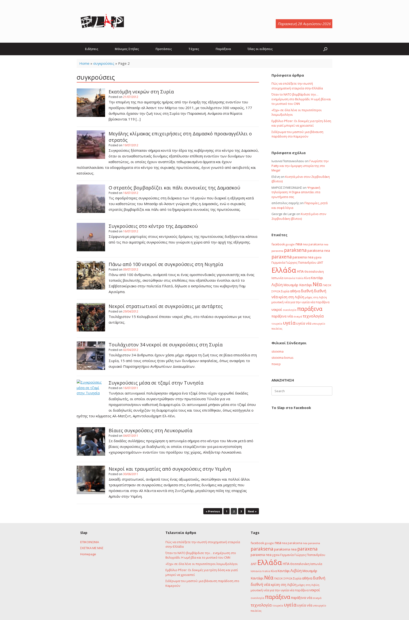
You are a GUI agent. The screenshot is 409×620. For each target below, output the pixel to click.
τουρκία (276, 323)
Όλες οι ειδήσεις (260, 49)
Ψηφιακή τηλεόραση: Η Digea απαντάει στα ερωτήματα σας (295, 192)
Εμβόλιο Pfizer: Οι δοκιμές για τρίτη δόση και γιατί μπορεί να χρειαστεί (301, 123)
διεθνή (307, 291)
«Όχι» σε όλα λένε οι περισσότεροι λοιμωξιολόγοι (201, 564)
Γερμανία (278, 262)
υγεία (289, 322)
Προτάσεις (164, 49)
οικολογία (289, 310)
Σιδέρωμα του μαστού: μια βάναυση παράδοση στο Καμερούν (297, 134)
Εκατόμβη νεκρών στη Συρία (141, 91)
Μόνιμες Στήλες (127, 49)
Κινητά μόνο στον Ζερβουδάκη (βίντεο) (298, 216)
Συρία (285, 291)
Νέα (317, 284)
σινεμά (297, 316)
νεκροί (276, 309)
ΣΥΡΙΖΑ (275, 291)
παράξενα (309, 308)
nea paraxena (311, 543)
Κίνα (307, 278)
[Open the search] (325, 49)
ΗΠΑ (300, 271)
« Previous (213, 511)
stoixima (277, 351)
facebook (278, 244)
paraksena (295, 250)
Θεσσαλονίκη (314, 271)
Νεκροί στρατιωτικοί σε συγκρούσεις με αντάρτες (166, 306)
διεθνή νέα (260, 584)
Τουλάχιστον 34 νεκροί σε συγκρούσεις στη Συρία (165, 344)
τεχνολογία (313, 316)
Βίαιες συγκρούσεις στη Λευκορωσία (150, 430)
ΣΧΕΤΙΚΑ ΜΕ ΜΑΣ (91, 548)
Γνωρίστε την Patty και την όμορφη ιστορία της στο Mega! (300, 165)
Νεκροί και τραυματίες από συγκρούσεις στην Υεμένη (170, 469)
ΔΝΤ (320, 262)
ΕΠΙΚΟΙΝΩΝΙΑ (89, 542)
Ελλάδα (283, 270)
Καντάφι (317, 278)
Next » (252, 511)
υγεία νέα (303, 323)
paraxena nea (303, 257)
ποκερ (276, 364)
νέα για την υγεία (297, 302)
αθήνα (295, 291)
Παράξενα (223, 49)
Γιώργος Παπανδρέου (301, 262)
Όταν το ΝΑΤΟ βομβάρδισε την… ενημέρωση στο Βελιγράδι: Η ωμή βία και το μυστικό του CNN (301, 99)
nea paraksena (313, 244)
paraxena (281, 257)
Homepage (88, 554)
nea (298, 244)
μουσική (277, 302)
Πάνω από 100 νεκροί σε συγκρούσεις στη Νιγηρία (166, 264)
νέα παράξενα (319, 302)
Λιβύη (277, 284)
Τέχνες (193, 49)
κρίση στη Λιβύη (291, 297)
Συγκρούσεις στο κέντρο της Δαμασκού (153, 226)
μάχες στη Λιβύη (316, 297)
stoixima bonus (282, 357)
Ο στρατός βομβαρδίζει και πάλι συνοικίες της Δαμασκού (174, 187)
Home (84, 63)
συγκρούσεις (103, 63)
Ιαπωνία (277, 278)
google (290, 244)
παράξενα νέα (282, 316)
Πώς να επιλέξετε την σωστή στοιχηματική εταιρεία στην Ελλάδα (297, 85)
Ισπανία (289, 278)
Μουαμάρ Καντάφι (297, 285)
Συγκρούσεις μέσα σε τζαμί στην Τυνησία (156, 383)
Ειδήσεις (91, 49)
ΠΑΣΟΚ (327, 285)
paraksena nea (318, 250)
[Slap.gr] (102, 21)
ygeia (317, 257)
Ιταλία (299, 278)
